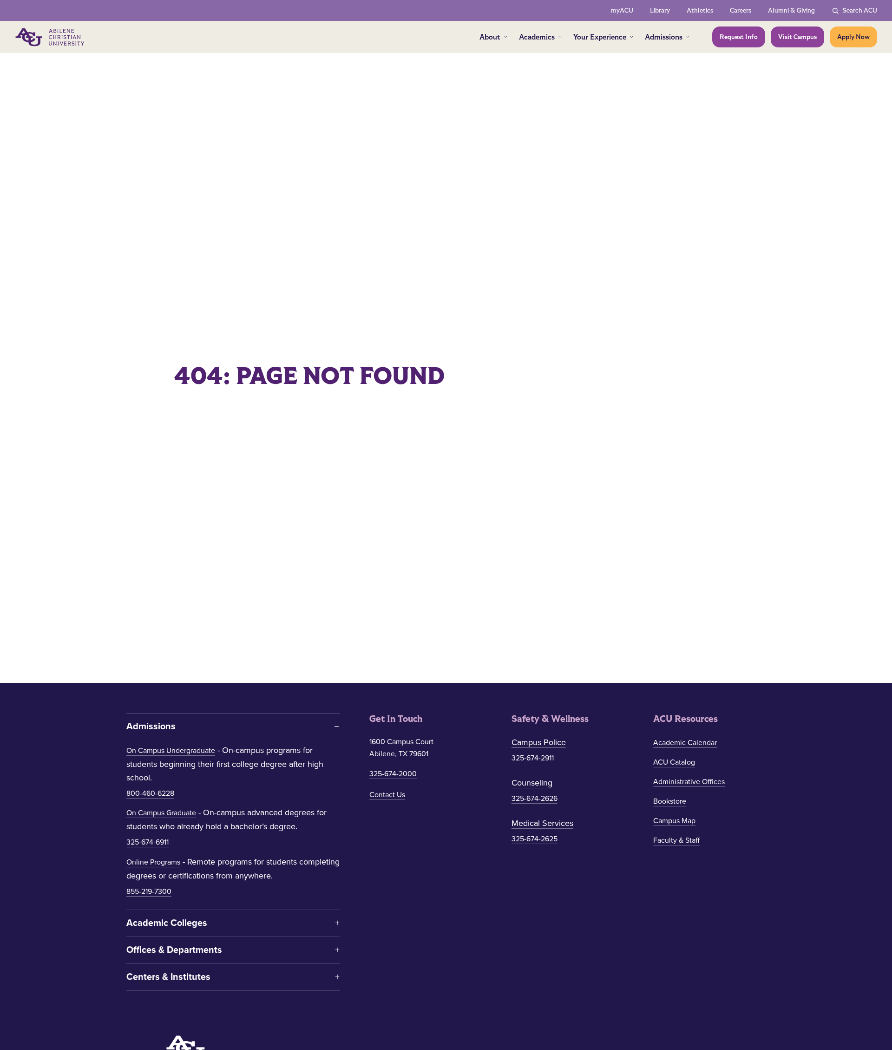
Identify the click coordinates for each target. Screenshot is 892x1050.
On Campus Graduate (161, 813)
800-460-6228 (150, 793)
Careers (740, 10)
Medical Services (542, 823)
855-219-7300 (148, 891)
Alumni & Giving (791, 10)
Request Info (739, 37)
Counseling (532, 783)
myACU (622, 10)
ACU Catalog (674, 762)
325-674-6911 (147, 842)
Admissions (663, 37)
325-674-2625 (535, 839)
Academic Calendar (685, 742)
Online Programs (153, 862)
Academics (537, 37)
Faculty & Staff (676, 840)
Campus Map (674, 820)
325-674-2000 (393, 774)
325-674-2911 (533, 758)
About (489, 37)
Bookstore (669, 801)
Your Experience (599, 37)
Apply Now (853, 37)
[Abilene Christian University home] (50, 37)
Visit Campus (797, 37)
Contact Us (387, 794)
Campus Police (539, 742)
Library (660, 10)
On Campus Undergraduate (170, 750)
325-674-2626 (535, 798)
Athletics (700, 10)
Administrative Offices (689, 781)
